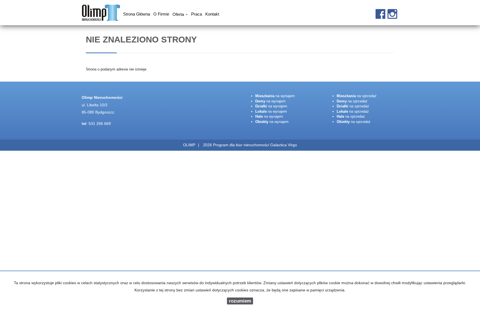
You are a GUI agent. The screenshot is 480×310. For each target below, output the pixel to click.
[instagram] (392, 11)
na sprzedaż (357, 96)
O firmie (161, 14)
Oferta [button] (178, 15)
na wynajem (275, 96)
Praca (196, 14)
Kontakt (212, 14)
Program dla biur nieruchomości (241, 145)
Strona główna (136, 14)
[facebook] (380, 11)
